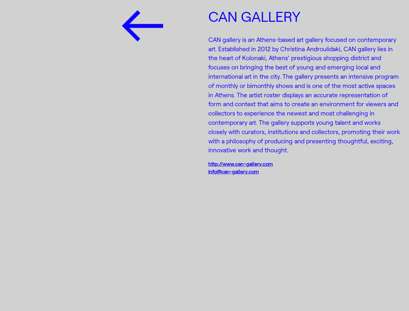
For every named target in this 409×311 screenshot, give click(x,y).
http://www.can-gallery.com (240, 164)
